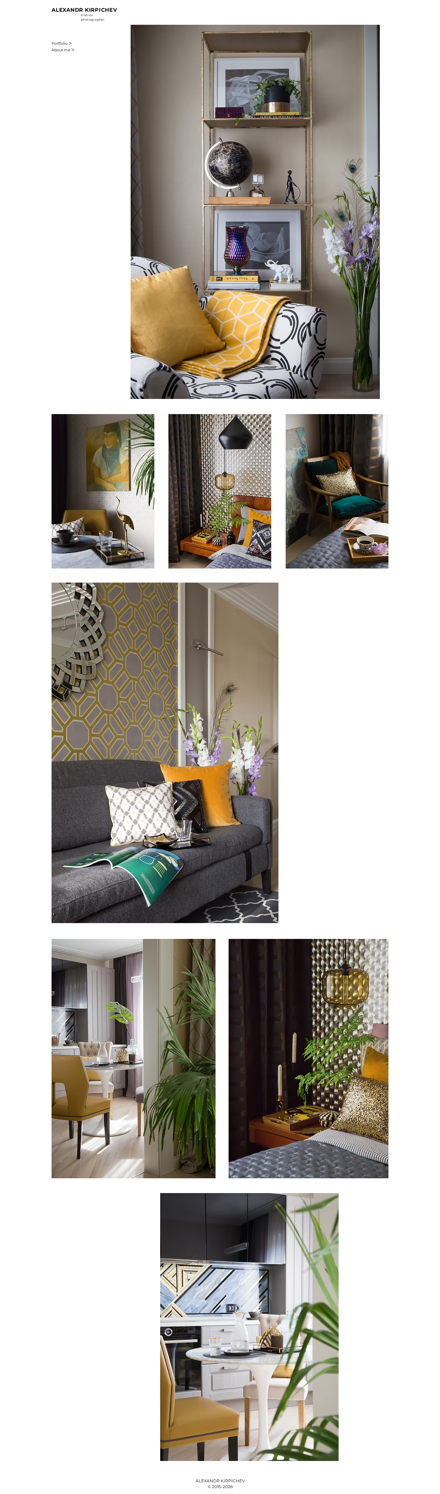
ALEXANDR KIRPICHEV (84, 10)
